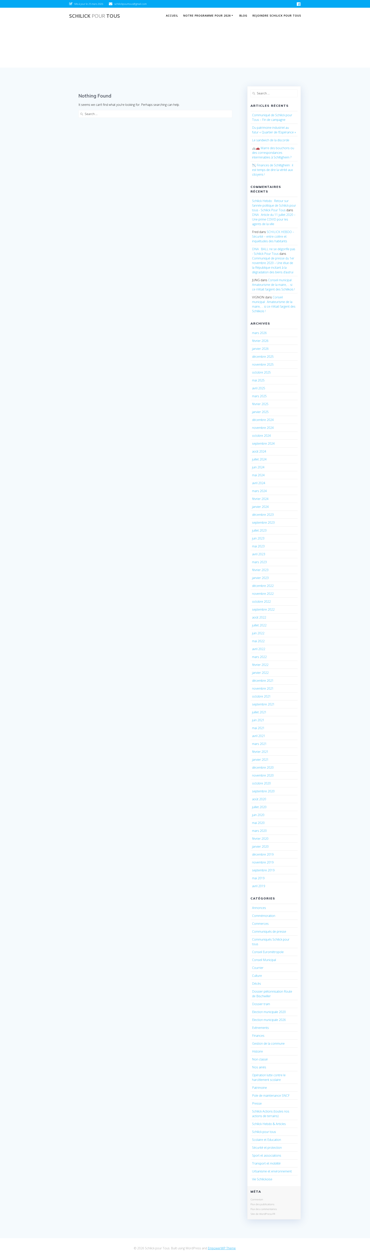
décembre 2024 (263, 420)
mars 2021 (259, 744)
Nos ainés (259, 1067)
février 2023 (260, 570)
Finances (258, 1035)
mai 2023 (258, 546)
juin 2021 (258, 720)
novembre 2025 (263, 364)
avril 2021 (258, 736)
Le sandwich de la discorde (270, 140)
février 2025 (260, 404)
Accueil (172, 15)
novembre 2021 (263, 688)
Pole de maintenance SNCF (271, 1095)
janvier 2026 (260, 349)
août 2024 (259, 451)
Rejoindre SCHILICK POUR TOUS (276, 15)
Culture (257, 976)
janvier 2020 (260, 846)
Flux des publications (262, 1204)
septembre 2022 (263, 609)
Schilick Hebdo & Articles (269, 1124)
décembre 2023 (263, 514)
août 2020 (259, 799)
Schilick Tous (94, 16)
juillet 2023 (259, 530)
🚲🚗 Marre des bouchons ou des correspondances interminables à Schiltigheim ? (273, 152)
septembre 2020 (263, 791)
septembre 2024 (263, 443)
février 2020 (260, 838)
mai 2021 (258, 728)
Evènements (260, 1028)
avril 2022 (258, 649)
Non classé (260, 1059)
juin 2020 (258, 815)
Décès (256, 983)
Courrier (257, 968)
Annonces (259, 908)
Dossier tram (261, 1004)
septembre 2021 (263, 704)
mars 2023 (259, 562)
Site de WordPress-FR (263, 1214)
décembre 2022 (263, 586)
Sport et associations (266, 1155)
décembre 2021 (263, 680)
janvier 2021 (260, 759)
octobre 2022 (261, 601)
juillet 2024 (259, 459)
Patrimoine (259, 1087)
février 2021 (260, 752)
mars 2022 (259, 657)
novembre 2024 (263, 428)
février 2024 (260, 499)
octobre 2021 (261, 696)
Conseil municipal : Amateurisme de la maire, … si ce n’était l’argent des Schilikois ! (273, 284)
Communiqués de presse (269, 931)
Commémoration (263, 916)
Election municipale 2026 (269, 1020)
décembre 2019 (263, 854)
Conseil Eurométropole (268, 952)
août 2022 (259, 617)
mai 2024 (258, 475)
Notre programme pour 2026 (207, 15)
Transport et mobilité (266, 1163)
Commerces (260, 923)
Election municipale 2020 (269, 1012)
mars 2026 (259, 333)
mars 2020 (259, 831)
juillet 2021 (259, 712)
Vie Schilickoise (262, 1179)
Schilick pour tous (264, 1132)
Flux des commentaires (264, 1209)
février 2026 (260, 341)
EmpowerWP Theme (222, 1248)
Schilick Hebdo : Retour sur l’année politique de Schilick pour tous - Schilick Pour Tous (274, 205)
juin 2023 (258, 538)
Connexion (257, 1199)
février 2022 (260, 665)
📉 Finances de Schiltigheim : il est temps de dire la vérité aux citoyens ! (272, 170)
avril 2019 (258, 886)
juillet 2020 (259, 807)
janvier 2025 (260, 412)
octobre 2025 (261, 372)
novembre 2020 (263, 775)
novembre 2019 (263, 862)
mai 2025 (258, 380)
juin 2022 (258, 633)
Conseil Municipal (264, 960)
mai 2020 (258, 823)
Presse (257, 1103)
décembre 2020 (263, 767)
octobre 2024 (261, 435)
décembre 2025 (263, 356)
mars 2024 (259, 491)
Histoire (257, 1051)
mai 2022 (258, 641)
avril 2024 (258, 483)
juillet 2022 (259, 625)
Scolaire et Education (266, 1140)
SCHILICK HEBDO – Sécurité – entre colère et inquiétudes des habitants (273, 236)
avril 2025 (258, 388)
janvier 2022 (260, 673)
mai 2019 (258, 878)
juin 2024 (258, 467)
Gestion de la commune (268, 1043)
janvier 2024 (260, 507)
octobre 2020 (261, 783)
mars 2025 (259, 396)
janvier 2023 (260, 578)
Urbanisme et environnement (272, 1171)
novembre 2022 (263, 594)
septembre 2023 (263, 522)
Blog (243, 15)
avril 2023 (258, 554)
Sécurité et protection (267, 1147)
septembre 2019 (263, 870)
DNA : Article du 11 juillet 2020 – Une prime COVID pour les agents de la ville (273, 219)
